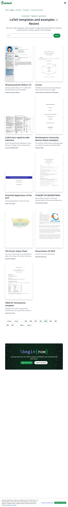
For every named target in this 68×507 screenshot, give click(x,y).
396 (7, 325)
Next (22, 325)
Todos (12, 10)
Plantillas (18, 10)
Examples (26, 10)
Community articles (37, 10)
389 (26, 321)
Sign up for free (27, 363)
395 (55, 321)
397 (12, 325)
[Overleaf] (6, 3)
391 (36, 321)
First (9, 321)
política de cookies (11, 505)
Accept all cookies (60, 503)
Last (29, 325)
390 (31, 321)
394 (51, 321)
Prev (16, 321)
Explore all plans (41, 363)
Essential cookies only (47, 502)
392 (41, 321)
